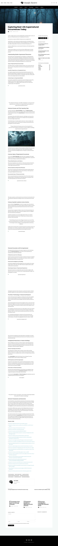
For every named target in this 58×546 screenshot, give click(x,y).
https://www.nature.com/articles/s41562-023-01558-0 (17, 431)
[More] (48, 38)
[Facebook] (51, 2)
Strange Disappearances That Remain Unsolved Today (18, 489)
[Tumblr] (46, 38)
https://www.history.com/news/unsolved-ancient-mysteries (18, 463)
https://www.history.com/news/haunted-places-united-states (19, 435)
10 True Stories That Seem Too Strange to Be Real (14, 503)
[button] (56, 3)
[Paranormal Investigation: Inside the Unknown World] (43, 495)
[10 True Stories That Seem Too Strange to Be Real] (14, 495)
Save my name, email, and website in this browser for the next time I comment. (19, 523)
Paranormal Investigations (24, 475)
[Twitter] (54, 2)
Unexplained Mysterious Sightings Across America (28, 503)
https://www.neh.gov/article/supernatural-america (17, 427)
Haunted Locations (25, 474)
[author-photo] (9, 506)
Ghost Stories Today (18, 474)
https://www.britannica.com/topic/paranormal (16, 429)
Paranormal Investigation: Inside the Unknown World (43, 503)
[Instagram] (53, 2)
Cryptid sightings (11, 474)
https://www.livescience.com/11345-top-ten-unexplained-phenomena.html (21, 462)
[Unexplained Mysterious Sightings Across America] (29, 495)
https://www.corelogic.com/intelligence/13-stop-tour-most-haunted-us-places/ (22, 441)
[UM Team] (8, 31)
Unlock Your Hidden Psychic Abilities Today (42, 489)
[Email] (44, 38)
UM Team (10, 31)
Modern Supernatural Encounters (13, 475)
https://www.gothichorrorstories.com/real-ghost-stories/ (18, 423)
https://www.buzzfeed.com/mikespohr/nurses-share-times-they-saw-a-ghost (21, 447)
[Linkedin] (43, 38)
